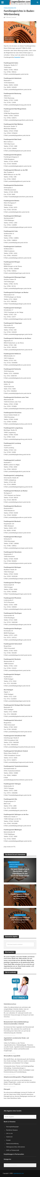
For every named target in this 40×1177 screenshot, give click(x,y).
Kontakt (8, 1140)
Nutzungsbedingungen (12, 1126)
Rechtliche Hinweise (12, 1130)
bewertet (17, 57)
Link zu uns (9, 1133)
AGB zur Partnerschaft (12, 1150)
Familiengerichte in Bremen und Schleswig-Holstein (20, 919)
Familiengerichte (10, 8)
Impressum (9, 1137)
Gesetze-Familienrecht (16, 864)
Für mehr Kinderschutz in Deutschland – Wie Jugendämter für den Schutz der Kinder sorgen (20, 872)
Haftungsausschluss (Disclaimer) (15, 1147)
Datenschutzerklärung (12, 1143)
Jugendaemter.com (18, 1173)
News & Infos (13, 866)
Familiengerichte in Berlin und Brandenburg (20, 895)
